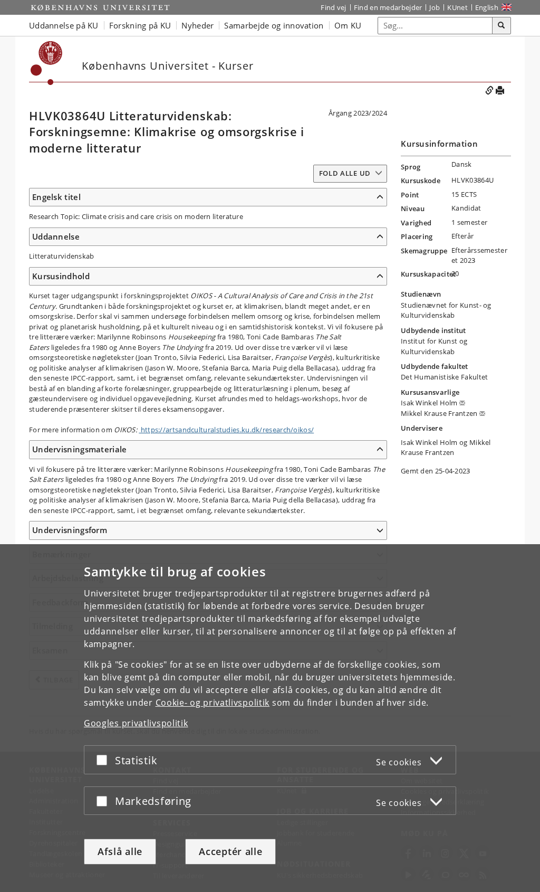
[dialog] (270, 718)
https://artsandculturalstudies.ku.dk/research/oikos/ (226, 429)
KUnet (457, 7)
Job (434, 7)
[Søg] (501, 26)
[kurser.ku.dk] (47, 63)
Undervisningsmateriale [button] (79, 449)
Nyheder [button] (197, 25)
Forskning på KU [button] (140, 25)
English (486, 7)
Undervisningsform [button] (69, 530)
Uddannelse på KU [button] (64, 25)
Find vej (333, 7)
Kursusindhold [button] (61, 276)
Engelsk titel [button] (56, 197)
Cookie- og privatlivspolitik (213, 702)
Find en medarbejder (388, 7)
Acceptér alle (230, 851)
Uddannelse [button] (56, 236)
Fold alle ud (345, 173)
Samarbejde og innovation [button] (273, 25)
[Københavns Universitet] (100, 7)
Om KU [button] (348, 25)
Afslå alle (120, 851)
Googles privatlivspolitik (136, 723)
